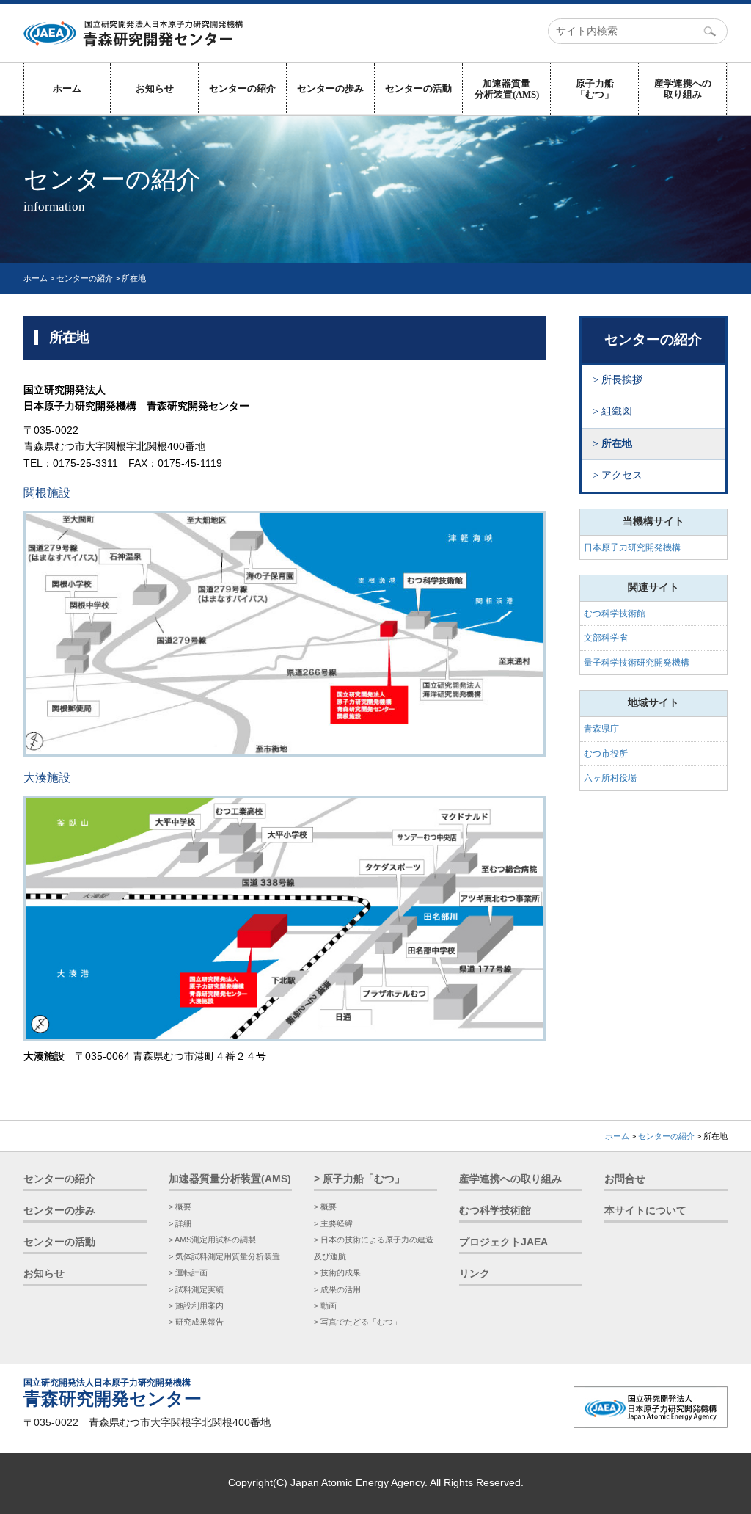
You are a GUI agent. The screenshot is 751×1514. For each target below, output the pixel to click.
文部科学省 (606, 637)
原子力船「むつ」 (595, 89)
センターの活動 (418, 88)
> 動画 (325, 1305)
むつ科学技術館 (614, 613)
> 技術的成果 (337, 1272)
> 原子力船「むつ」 (359, 1178)
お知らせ (155, 88)
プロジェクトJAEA (503, 1242)
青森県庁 (601, 728)
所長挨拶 (621, 379)
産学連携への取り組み (682, 89)
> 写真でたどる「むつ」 (357, 1321)
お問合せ (624, 1178)
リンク (474, 1273)
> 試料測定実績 (196, 1289)
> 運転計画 (188, 1272)
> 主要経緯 (333, 1223)
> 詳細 (180, 1223)
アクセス (621, 475)
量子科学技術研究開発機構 (636, 662)
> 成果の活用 (337, 1289)
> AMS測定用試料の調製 (212, 1239)
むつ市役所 (606, 753)
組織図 (616, 411)
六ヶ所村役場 (610, 778)
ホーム (67, 88)
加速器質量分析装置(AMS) (507, 89)
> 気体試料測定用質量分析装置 (224, 1256)
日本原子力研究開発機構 (632, 547)
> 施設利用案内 (196, 1305)
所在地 (616, 443)
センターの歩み (330, 88)
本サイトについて (645, 1210)
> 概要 (180, 1206)
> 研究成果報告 (196, 1321)
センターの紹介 (242, 88)
